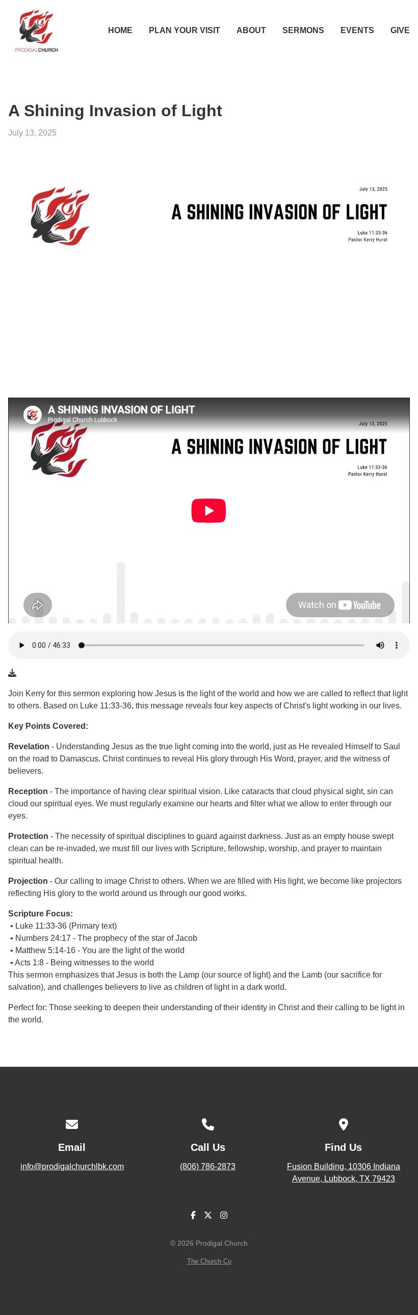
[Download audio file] (12, 673)
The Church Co (209, 1261)
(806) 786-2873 (208, 1166)
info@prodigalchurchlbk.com (72, 1166)
